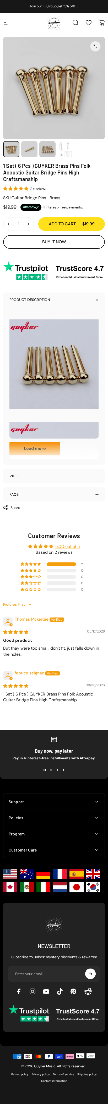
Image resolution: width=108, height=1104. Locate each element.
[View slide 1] (44, 770)
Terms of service (63, 1074)
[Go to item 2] (29, 149)
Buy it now (54, 242)
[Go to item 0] (11, 149)
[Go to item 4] (65, 149)
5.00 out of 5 (67, 546)
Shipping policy (87, 1074)
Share (15, 507)
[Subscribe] (90, 974)
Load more (35, 448)
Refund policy (20, 1074)
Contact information (54, 1081)
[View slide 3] (57, 770)
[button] (16, 188)
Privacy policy (41, 1074)
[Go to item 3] (47, 149)
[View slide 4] (63, 770)
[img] (15, 632)
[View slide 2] (51, 770)
